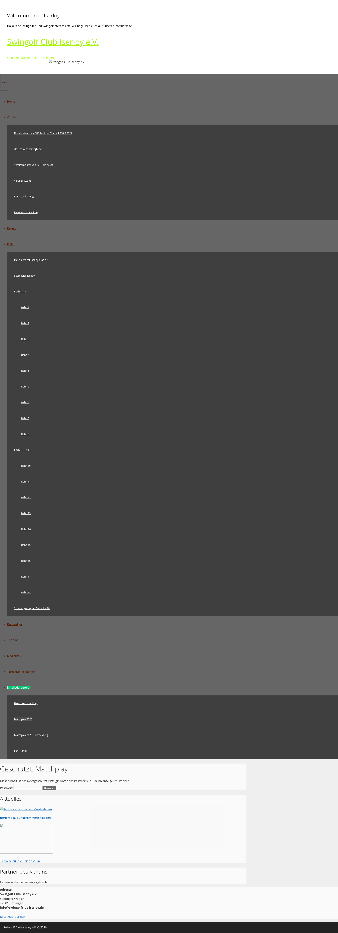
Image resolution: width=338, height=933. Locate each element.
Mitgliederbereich (18, 687)
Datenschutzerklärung (26, 212)
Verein (11, 117)
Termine (12, 640)
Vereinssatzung (22, 180)
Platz (10, 244)
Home (11, 101)
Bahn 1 (25, 307)
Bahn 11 (26, 481)
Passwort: (7, 788)
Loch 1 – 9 (20, 291)
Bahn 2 (25, 323)
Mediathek (14, 656)
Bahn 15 (26, 545)
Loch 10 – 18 (21, 450)
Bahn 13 (26, 513)
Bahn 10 (26, 465)
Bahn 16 (26, 560)
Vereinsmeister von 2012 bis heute (33, 164)
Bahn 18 (26, 592)
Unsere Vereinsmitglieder (28, 149)
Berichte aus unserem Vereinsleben (25, 818)
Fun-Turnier (20, 750)
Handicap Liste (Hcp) (25, 703)
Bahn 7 (25, 402)
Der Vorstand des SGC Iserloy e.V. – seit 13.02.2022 (43, 133)
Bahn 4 (25, 355)
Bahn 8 (25, 418)
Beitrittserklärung (24, 196)
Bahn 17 (26, 576)
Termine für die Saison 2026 (20, 861)
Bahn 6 (25, 386)
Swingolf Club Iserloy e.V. (53, 41)
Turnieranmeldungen (21, 672)
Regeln (11, 228)
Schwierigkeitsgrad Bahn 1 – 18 (32, 608)
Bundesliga (14, 624)
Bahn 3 (25, 339)
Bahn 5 (25, 370)
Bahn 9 (25, 434)
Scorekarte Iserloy (24, 275)
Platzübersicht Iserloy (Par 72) (31, 259)
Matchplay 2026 (23, 719)
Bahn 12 (26, 497)
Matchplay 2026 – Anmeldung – (32, 735)
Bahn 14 (26, 529)
